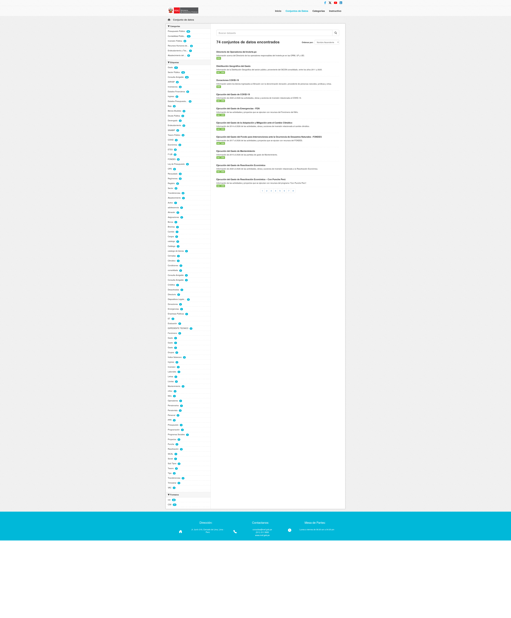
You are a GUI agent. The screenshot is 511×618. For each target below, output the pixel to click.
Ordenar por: (308, 42)
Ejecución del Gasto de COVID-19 (233, 94)
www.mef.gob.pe (262, 535)
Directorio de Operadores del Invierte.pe (236, 51)
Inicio (278, 11)
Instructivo (335, 11)
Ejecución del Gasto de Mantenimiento (235, 151)
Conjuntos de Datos (297, 11)
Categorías (318, 11)
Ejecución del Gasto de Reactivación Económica (240, 165)
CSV (218, 58)
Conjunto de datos (183, 19)
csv (218, 72)
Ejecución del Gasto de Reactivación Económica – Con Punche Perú (251, 179)
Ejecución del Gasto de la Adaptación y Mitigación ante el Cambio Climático (254, 122)
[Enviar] (335, 33)
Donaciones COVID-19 (227, 80)
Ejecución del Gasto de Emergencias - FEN (238, 108)
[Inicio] (169, 19)
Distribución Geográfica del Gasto (233, 66)
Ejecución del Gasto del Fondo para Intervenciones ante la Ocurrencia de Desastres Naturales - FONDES (269, 136)
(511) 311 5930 (262, 532)
